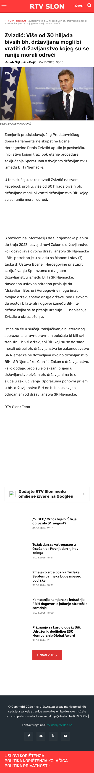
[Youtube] (65, 736)
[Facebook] (28, 736)
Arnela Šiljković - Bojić (20, 62)
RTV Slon (9, 21)
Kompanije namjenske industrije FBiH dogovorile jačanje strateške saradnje (60, 604)
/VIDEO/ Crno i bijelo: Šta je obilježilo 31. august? (54, 521)
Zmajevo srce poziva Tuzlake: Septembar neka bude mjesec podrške (56, 576)
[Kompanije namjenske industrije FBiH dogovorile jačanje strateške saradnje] (17, 605)
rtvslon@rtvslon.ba (59, 725)
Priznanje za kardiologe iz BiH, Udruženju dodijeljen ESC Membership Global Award (56, 631)
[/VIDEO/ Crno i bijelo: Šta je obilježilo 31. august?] (17, 522)
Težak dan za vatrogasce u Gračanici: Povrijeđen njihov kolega (55, 549)
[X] (53, 736)
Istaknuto (21, 21)
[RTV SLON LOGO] (46, 6)
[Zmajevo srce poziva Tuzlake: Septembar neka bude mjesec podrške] (17, 577)
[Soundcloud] (41, 736)
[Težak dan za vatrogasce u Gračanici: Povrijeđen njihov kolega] (17, 550)
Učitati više (45, 655)
